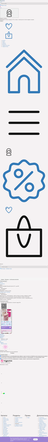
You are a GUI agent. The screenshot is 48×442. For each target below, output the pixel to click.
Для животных (6, 433)
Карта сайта (41, 431)
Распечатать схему (4, 301)
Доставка (18, 425)
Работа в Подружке (43, 418)
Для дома (5, 429)
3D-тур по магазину (2, 283)
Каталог (16, 418)
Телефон (12, 353)
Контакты (41, 420)
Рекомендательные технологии (43, 436)
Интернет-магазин (18, 417)
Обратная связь (4, 343)
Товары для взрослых (5, 435)
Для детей (5, 431)
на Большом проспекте (14, 279)
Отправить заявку (3, 354)
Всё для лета (5, 418)
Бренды (16, 421)
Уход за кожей (6, 420)
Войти (1, 21)
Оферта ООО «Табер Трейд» (42, 429)
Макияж (4, 421)
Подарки (4, 427)
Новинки (16, 420)
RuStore (1, 337)
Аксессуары (5, 428)
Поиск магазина (3, 281)
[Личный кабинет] (9, 13)
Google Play (2, 335)
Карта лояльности (18, 422)
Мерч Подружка (6, 436)
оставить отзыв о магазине (5, 292)
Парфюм (5, 423)
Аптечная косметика (7, 424)
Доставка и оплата (42, 424)
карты (19, 424)
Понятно (35, 439)
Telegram (2, 342)
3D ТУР (40, 430)
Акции (28, 417)
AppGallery (2, 336)
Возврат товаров (42, 423)
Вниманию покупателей (41, 422)
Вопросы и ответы (42, 425)
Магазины (7, 279)
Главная (2, 279)
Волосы (4, 422)
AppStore (1, 334)
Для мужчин (5, 430)
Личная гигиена (6, 425)
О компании (41, 417)
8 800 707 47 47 (4, 340)
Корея (4, 417)
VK (0, 341)
